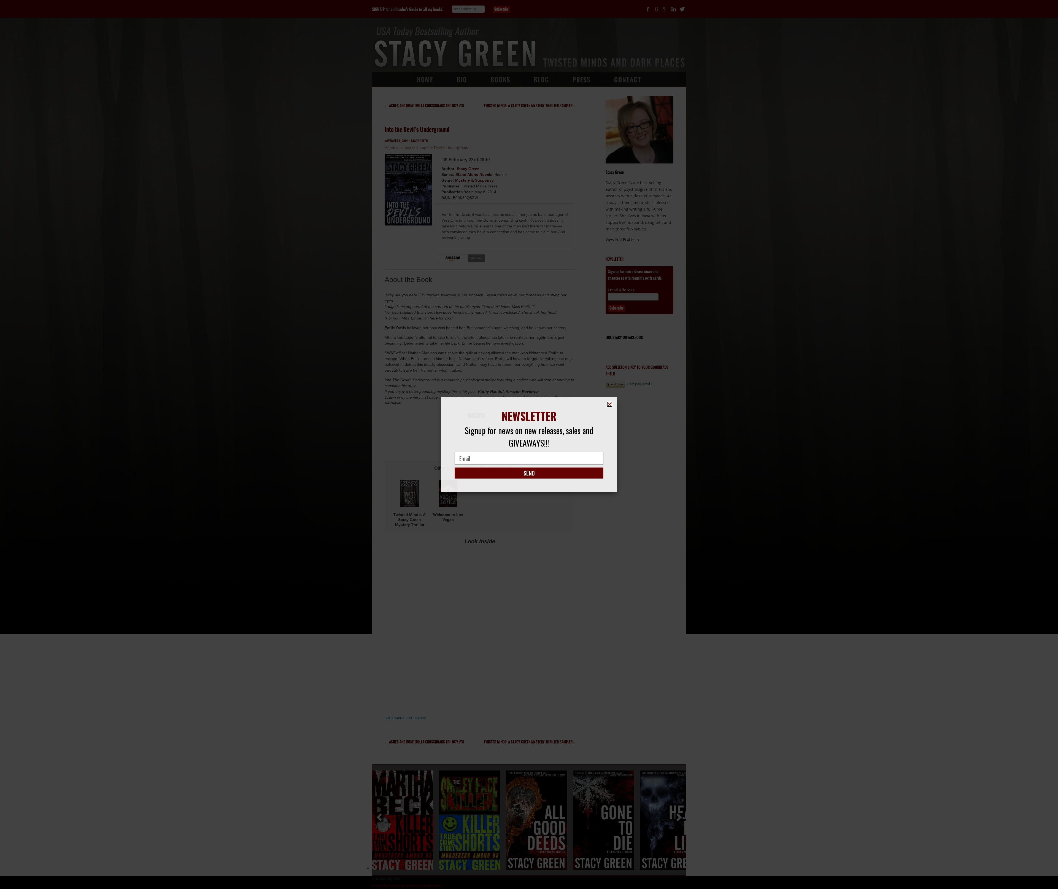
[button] (610, 404)
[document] (529, 444)
